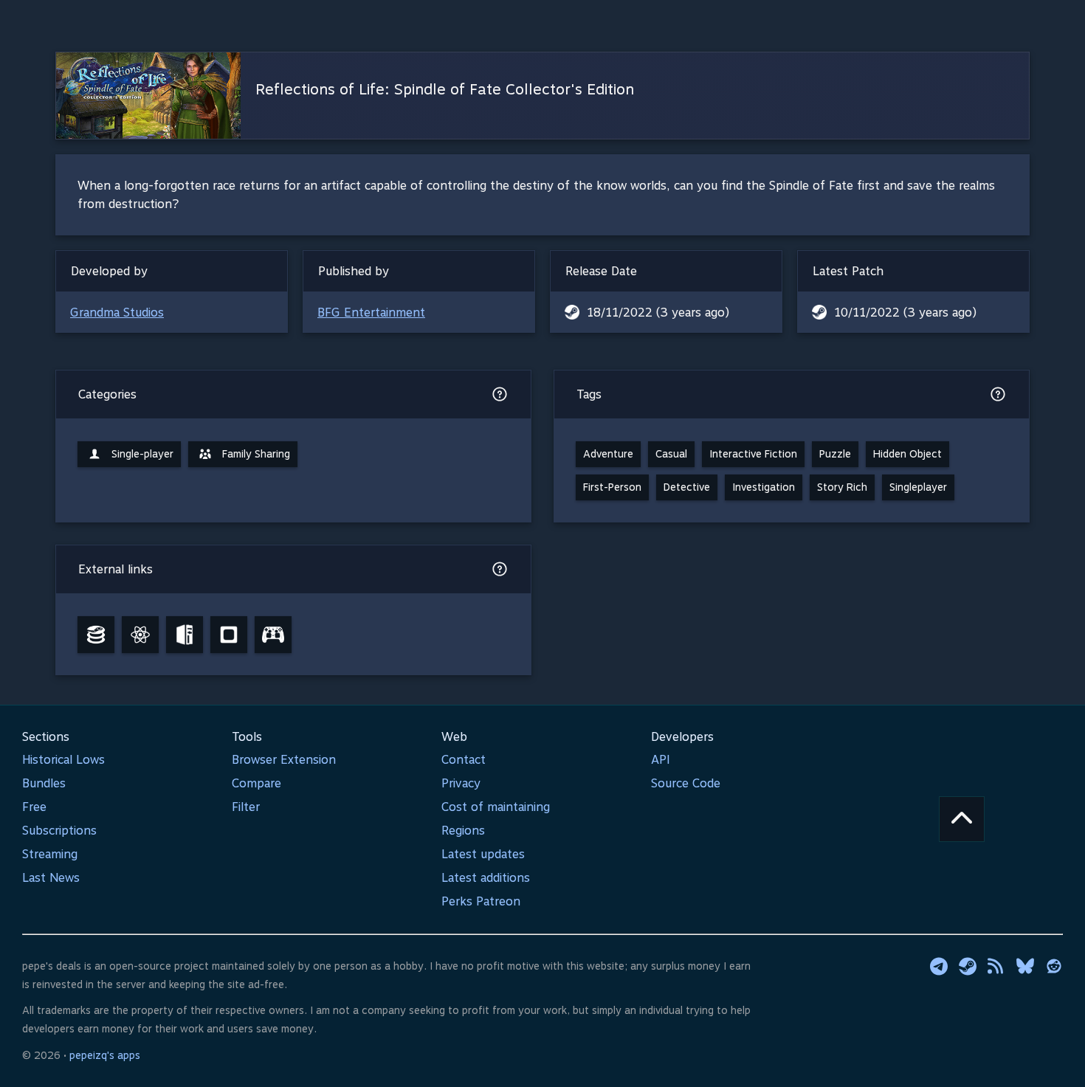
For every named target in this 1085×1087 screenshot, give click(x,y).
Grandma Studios (117, 313)
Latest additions (485, 878)
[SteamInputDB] (273, 634)
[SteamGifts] (228, 634)
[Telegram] (939, 966)
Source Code (685, 783)
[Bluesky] (1025, 966)
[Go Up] (962, 819)
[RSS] (996, 966)
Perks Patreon (480, 901)
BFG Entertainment (371, 313)
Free (34, 807)
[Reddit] (1054, 966)
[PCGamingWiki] (184, 634)
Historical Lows (63, 760)
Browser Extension (284, 760)
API (660, 760)
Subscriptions (59, 831)
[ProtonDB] (140, 634)
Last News (51, 878)
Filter (246, 807)
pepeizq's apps (104, 1055)
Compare (256, 783)
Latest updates (483, 854)
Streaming (50, 854)
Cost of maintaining (495, 807)
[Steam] (967, 966)
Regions (463, 831)
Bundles (44, 783)
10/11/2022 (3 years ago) (905, 313)
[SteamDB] (96, 634)
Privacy (460, 783)
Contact (463, 760)
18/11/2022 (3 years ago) (658, 313)
